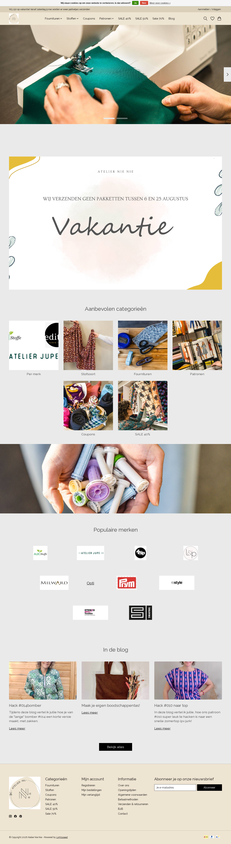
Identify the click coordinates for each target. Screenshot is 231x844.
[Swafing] (140, 613)
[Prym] (126, 583)
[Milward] (54, 583)
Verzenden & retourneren (133, 804)
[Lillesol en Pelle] (190, 553)
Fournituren (143, 374)
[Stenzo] (90, 613)
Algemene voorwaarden (132, 794)
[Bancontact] (217, 837)
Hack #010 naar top (171, 705)
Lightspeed (62, 837)
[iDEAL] (206, 837)
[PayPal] (212, 837)
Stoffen (49, 790)
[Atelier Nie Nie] (14, 18)
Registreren (88, 785)
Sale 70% (158, 18)
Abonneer (209, 787)
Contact (123, 813)
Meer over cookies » (160, 3)
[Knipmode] (140, 553)
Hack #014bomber (25, 705)
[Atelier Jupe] (90, 553)
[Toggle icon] (205, 18)
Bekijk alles (115, 747)
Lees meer (17, 728)
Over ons (123, 785)
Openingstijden (127, 790)
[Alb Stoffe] (40, 553)
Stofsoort (88, 374)
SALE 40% (124, 18)
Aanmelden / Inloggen (209, 9)
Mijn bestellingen (92, 790)
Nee (144, 3)
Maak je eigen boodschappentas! (111, 705)
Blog (172, 18)
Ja (135, 3)
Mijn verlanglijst (91, 794)
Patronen (197, 374)
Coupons (89, 18)
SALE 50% (141, 18)
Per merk (34, 374)
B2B (120, 808)
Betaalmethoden (128, 799)
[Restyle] (176, 583)
